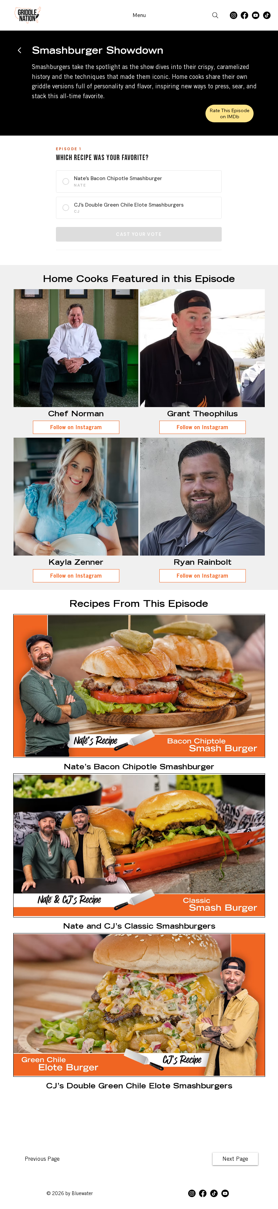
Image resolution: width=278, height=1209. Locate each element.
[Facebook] (244, 15)
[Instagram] (233, 15)
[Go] (20, 50)
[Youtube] (255, 15)
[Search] (215, 15)
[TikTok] (267, 15)
